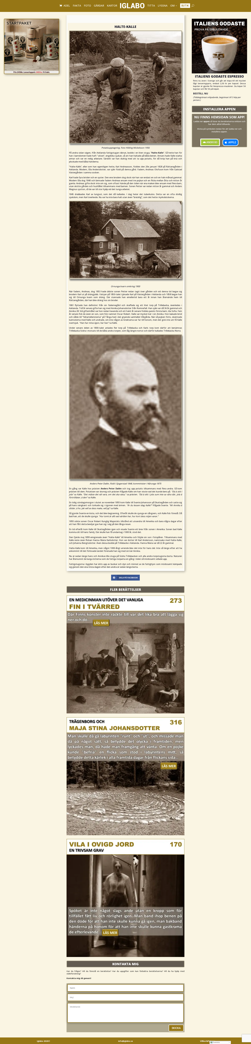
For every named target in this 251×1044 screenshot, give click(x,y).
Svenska (216, 1042)
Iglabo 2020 (43, 1041)
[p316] (125, 834)
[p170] (125, 956)
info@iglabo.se (125, 1041)
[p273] (125, 712)
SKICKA (176, 1028)
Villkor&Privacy (207, 1041)
